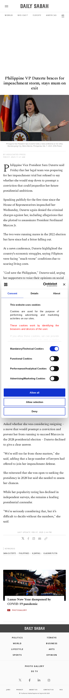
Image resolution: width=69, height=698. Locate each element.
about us (33, 689)
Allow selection (34, 402)
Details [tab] (35, 293)
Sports (17, 655)
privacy (19, 689)
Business (51, 643)
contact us (48, 689)
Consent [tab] (12, 293)
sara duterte (9, 553)
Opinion (51, 655)
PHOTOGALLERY (19, 610)
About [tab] (56, 293)
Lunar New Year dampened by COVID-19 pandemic (29, 601)
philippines (24, 553)
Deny (34, 411)
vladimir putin (50, 553)
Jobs (8, 689)
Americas (51, 15)
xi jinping (36, 553)
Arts (52, 649)
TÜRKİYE (52, 637)
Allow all (34, 392)
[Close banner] (64, 284)
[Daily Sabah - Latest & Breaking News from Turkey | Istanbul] (34, 6)
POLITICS (17, 637)
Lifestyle (17, 649)
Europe (37, 15)
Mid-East (23, 15)
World (9, 15)
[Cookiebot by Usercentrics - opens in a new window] (43, 284)
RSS (61, 689)
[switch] (54, 358)
